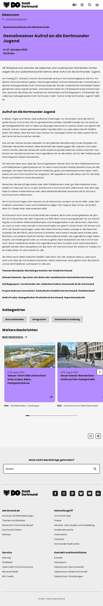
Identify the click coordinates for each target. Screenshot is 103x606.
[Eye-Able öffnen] (82, 5)
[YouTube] (89, 493)
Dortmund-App (62, 515)
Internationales (14, 319)
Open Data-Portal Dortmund (17, 567)
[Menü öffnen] (97, 5)
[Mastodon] (72, 493)
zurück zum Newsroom (16, 19)
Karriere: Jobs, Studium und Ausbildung (74, 525)
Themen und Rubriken (13, 520)
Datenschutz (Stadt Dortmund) (70, 571)
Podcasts (59, 539)
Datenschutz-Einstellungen (68, 576)
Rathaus (6, 534)
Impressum (60, 562)
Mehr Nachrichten (12, 337)
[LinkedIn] (98, 493)
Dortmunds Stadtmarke (66, 543)
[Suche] (95, 469)
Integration (39, 319)
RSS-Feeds (7, 576)
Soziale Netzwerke (63, 529)
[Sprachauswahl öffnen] (74, 5)
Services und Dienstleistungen (18, 515)
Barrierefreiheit (10, 571)
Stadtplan (7, 562)
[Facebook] (55, 493)
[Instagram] (64, 493)
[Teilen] (98, 436)
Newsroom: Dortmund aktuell (17, 525)
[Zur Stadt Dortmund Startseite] (20, 5)
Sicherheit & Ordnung (67, 319)
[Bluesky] (81, 493)
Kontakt (58, 557)
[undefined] (100, 372)
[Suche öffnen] (89, 5)
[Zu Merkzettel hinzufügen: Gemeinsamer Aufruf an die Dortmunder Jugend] (90, 436)
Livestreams (60, 534)
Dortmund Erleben (12, 529)
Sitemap (6, 557)
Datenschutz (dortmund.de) (69, 567)
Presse (57, 520)
